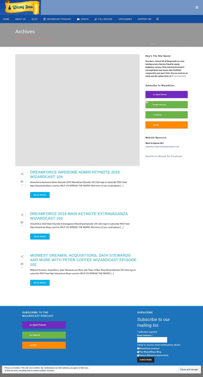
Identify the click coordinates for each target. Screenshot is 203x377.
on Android (157, 115)
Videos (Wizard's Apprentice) (153, 355)
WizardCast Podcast (59, 19)
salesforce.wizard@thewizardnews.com (162, 147)
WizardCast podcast (149, 348)
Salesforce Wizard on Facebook (163, 156)
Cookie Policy (61, 371)
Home (6, 19)
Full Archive (105, 19)
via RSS (156, 125)
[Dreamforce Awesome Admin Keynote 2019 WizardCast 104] (77, 110)
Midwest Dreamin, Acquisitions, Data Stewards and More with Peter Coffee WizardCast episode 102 (83, 260)
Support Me (144, 19)
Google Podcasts (159, 105)
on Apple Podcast (160, 94)
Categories (125, 19)
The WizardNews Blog (150, 352)
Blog (34, 19)
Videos (84, 19)
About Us (20, 19)
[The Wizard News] (20, 7)
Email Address (145, 335)
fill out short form (179, 76)
